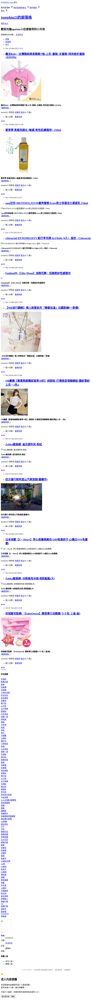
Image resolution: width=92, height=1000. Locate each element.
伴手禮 (3, 725)
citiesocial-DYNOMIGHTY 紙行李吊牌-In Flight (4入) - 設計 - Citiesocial (48, 238)
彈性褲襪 (4, 880)
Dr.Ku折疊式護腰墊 (8, 800)
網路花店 (4, 832)
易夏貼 (3, 701)
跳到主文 (4, 24)
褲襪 (2, 877)
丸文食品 (4, 714)
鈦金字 (3, 869)
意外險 (3, 792)
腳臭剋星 (4, 682)
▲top (3, 121)
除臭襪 (3, 687)
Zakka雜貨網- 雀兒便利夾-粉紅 (23, 444)
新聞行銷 (4, 906)
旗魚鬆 (3, 719)
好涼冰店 (4, 695)
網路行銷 (4, 901)
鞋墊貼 (3, 711)
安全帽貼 (4, 698)
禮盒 (2, 722)
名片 (7, 44)
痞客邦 (17, 112)
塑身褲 (3, 912)
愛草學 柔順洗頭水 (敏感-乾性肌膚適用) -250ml (33, 130)
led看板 (4, 872)
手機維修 (4, 891)
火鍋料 (3, 738)
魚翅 (2, 746)
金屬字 (3, 858)
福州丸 (3, 741)
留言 (22, 112)
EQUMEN (5, 914)
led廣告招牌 (5, 861)
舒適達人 (4, 899)
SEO (2, 826)
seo (2, 904)
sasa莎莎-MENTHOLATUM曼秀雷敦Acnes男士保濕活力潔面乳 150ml (46, 203)
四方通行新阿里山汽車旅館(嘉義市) (26, 479)
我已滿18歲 (5, 996)
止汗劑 (3, 706)
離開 (12, 996)
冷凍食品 (4, 744)
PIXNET (29, 970)
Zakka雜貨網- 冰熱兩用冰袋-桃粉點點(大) (30, 578)
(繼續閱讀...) (6, 108)
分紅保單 (4, 797)
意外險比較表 (6, 795)
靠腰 (2, 805)
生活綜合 (19, 35)
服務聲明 (67, 970)
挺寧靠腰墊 (5, 803)
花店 (2, 829)
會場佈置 (4, 837)
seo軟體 (4, 822)
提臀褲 (3, 916)
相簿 (7, 39)
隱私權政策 (58, 970)
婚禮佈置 (4, 834)
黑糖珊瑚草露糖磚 (8, 816)
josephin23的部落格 (16, 17)
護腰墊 (3, 811)
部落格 (8, 42)
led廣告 (4, 867)
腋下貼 (3, 703)
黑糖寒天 (4, 813)
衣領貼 (3, 679)
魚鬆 (2, 728)
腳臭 (2, 685)
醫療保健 (18, 117)
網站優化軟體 (6, 819)
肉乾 (2, 730)
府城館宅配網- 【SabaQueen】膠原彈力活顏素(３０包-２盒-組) (42, 613)
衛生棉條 (4, 896)
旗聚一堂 (4, 717)
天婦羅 (3, 736)
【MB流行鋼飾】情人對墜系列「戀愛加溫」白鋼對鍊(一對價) (42, 307)
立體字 (3, 853)
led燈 (3, 864)
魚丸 (2, 733)
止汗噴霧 (4, 709)
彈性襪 (3, 875)
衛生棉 (3, 893)
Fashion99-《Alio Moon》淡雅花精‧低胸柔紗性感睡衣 (38, 273)
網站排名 (4, 824)
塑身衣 (3, 909)
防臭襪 (3, 690)
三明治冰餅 (5, 693)
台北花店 (4, 840)
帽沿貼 (3, 757)
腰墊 (2, 808)
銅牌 (2, 856)
